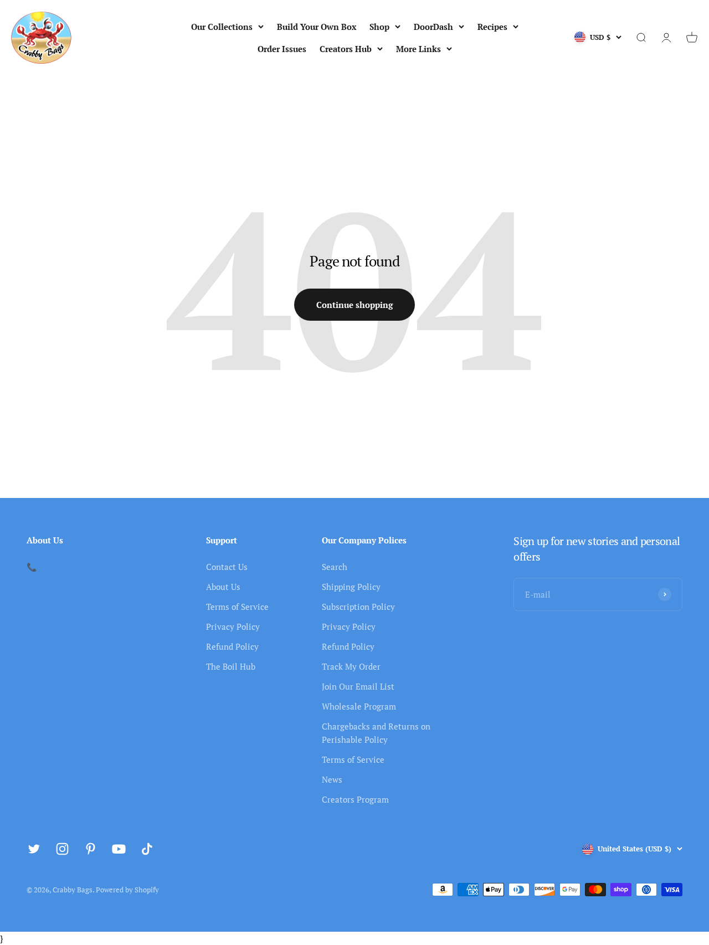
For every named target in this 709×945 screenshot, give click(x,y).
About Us (223, 586)
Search (334, 566)
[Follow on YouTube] (118, 848)
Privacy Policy (233, 626)
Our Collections (222, 26)
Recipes (492, 26)
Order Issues (282, 48)
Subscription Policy (358, 606)
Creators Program (355, 799)
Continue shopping (354, 304)
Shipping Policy (351, 586)
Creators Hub (346, 48)
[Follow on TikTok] (147, 848)
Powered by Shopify (127, 890)
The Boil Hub (230, 666)
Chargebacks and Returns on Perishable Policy (376, 733)
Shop (379, 26)
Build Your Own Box (316, 26)
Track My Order (351, 666)
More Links (418, 48)
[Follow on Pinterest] (90, 848)
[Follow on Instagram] (62, 848)
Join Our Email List (358, 686)
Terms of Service (237, 606)
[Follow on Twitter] (34, 848)
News (332, 779)
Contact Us (227, 566)
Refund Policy (232, 646)
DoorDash (433, 26)
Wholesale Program (359, 706)
